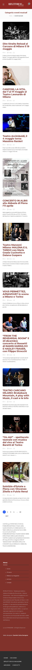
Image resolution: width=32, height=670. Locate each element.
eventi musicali (8, 36)
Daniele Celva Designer (20, 635)
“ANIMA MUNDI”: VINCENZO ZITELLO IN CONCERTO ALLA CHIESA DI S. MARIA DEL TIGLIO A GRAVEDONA (15, 544)
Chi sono (9, 572)
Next (7, 516)
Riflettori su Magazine (13, 575)
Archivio (9, 579)
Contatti (9, 582)
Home (10, 15)
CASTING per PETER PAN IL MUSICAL (13, 524)
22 (20, 512)
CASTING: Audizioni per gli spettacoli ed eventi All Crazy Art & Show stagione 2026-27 (16, 539)
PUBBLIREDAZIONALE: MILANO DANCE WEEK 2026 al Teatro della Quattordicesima (16, 535)
